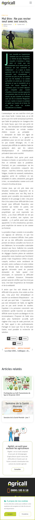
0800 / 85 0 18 (19, 490)
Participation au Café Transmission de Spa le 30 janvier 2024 (17, 394)
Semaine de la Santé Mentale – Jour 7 (17, 417)
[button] (31, 3)
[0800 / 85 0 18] (9, 491)
